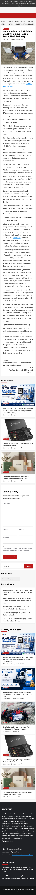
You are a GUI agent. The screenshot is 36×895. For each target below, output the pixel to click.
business (17, 238)
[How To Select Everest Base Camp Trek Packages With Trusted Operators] (18, 713)
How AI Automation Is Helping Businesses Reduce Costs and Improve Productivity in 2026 (17, 600)
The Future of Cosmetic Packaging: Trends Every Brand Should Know (17, 620)
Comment (7, 503)
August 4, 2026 (16, 448)
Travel (12, 3)
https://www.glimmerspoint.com (22, 855)
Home (6, 1)
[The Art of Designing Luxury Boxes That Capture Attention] (18, 430)
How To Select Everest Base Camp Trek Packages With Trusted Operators (16, 608)
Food (10, 1)
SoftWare (5, 687)
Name (5, 529)
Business (5, 28)
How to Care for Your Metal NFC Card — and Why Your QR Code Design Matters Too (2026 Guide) (18, 410)
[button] (3, 15)
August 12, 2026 (17, 698)
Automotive (6, 3)
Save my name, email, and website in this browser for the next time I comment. (17, 549)
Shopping (29, 1)
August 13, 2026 (17, 415)
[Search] (32, 15)
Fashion (22, 1)
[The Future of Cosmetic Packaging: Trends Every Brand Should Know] (18, 463)
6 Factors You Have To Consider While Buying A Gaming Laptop (17, 362)
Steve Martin (7, 39)
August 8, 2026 (16, 731)
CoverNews (28, 889)
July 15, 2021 (16, 39)
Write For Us (18, 6)
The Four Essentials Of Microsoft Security (21, 370)
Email (21, 529)
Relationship (31, 3)
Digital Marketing (21, 3)
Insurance (16, 1)
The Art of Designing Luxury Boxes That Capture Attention (16, 614)
